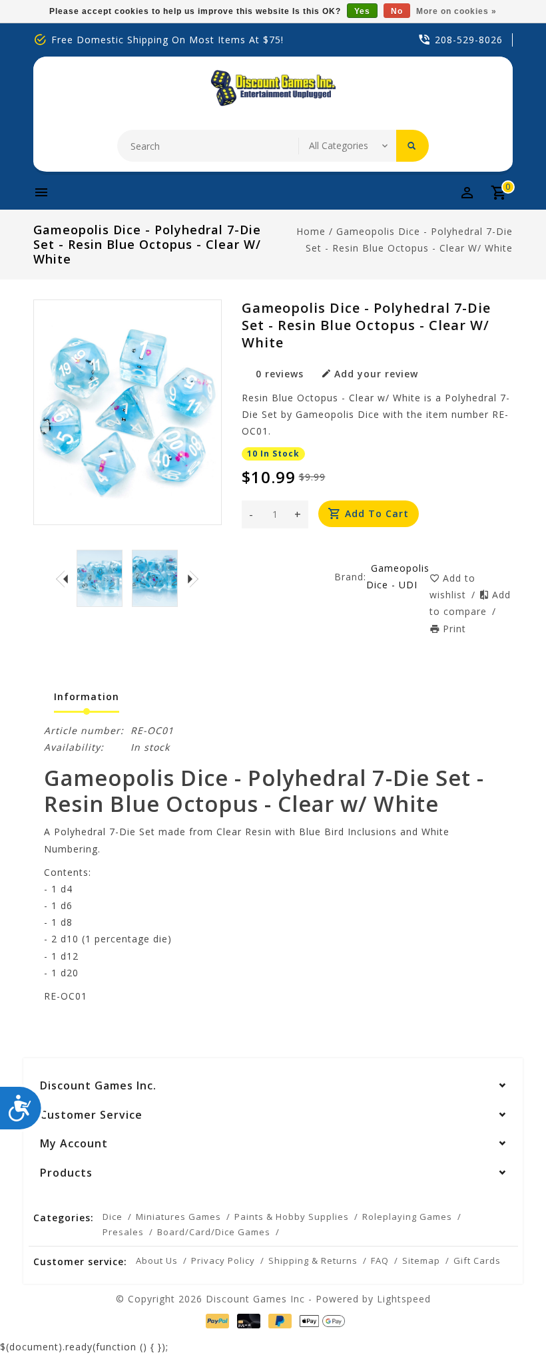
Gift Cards (477, 1260)
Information (86, 696)
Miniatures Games (178, 1217)
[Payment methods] (215, 1321)
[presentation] (62, 578)
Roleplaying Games (407, 1217)
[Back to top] (506, 1315)
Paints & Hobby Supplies (291, 1217)
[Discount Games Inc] (272, 88)
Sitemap (421, 1260)
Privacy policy (223, 1260)
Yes (362, 11)
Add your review (376, 373)
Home (311, 231)
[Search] (412, 146)
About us (157, 1260)
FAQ (380, 1260)
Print (454, 628)
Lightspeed (404, 1298)
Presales (123, 1232)
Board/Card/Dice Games (213, 1232)
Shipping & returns (313, 1260)
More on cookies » (456, 11)
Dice (113, 1217)
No (397, 11)
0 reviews (280, 373)
